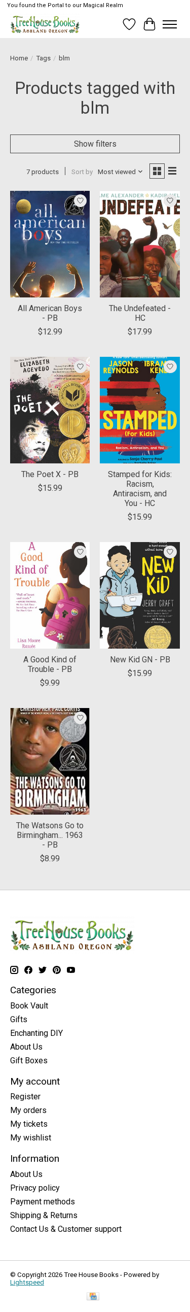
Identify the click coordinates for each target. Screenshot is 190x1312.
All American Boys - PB (50, 313)
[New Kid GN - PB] (139, 595)
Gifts (18, 1019)
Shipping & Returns (44, 1215)
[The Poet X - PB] (50, 410)
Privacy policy (35, 1188)
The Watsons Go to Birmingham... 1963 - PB (50, 835)
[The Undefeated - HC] (139, 244)
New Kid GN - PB (140, 659)
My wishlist (30, 1137)
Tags (43, 58)
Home (19, 58)
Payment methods (42, 1201)
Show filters (95, 144)
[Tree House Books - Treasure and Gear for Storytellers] (45, 24)
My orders (28, 1110)
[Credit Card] (93, 1297)
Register (25, 1096)
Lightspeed (27, 1282)
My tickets (29, 1124)
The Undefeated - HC (140, 313)
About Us (26, 1047)
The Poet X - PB (50, 474)
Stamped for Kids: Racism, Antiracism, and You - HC (140, 489)
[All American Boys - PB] (50, 244)
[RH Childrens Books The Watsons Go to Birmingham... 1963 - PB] (50, 761)
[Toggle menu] (170, 24)
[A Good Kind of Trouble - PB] (50, 595)
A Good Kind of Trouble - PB (50, 664)
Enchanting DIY (36, 1033)
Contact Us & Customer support (66, 1229)
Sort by (82, 172)
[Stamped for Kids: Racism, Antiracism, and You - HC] (139, 410)
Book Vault (29, 1006)
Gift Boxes (29, 1060)
